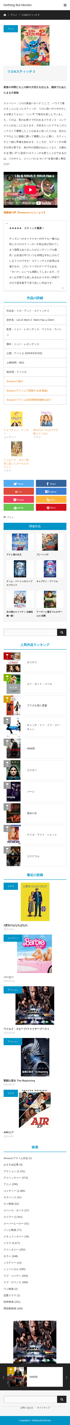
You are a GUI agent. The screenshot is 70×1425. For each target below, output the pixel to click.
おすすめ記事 (11, 1164)
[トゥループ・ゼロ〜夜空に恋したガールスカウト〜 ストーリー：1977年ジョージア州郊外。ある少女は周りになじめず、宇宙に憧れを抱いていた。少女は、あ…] (17, 448)
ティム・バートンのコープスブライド (19, 583)
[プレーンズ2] (50, 542)
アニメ (11, 28)
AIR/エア (9, 1132)
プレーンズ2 (42, 554)
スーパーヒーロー (14, 1223)
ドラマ (11, 886)
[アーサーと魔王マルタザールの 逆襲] (50, 599)
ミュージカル (11, 1269)
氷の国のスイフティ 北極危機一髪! (19, 614)
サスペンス (10, 1197)
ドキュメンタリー (14, 1236)
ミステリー (10, 1262)
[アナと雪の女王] (20, 542)
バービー (9, 977)
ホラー (7, 1256)
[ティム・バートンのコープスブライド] (20, 568)
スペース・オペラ (14, 1210)
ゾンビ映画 (10, 1230)
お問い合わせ (26, 1408)
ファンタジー (11, 1249)
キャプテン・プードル (47, 581)
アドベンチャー (12, 1177)
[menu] (65, 5)
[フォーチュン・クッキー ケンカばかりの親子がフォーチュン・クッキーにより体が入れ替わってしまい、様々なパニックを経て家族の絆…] (17, 418)
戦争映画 (9, 1301)
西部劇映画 (10, 1308)
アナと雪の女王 (14, 554)
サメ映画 (9, 1203)
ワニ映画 (9, 1288)
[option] (35, 1342)
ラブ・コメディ (12, 1275)
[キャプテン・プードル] (50, 568)
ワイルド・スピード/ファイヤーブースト (27, 1028)
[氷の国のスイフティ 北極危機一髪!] (20, 599)
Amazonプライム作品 (16, 1158)
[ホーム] (5, 14)
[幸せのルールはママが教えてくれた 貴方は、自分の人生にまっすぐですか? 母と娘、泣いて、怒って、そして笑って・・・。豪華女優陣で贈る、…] (46, 418)
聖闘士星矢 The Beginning (19, 1080)
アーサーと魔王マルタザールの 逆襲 (49, 614)
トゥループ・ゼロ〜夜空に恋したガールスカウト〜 (16, 463)
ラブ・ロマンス (12, 1282)
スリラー (9, 1216)
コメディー (13, 938)
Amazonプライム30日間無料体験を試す (28, 399)
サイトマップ (43, 1408)
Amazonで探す (14, 381)
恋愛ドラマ (10, 1295)
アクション (13, 990)
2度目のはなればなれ (16, 925)
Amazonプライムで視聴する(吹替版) (27, 390)
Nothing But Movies (18, 5)
